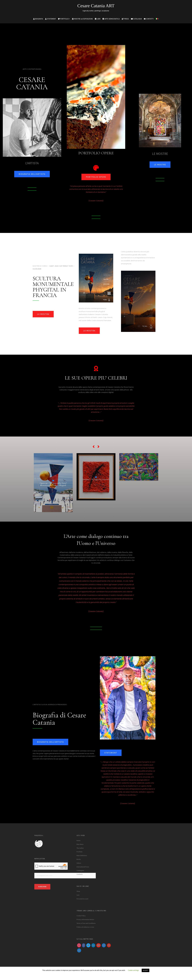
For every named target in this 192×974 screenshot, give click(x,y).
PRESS (126, 19)
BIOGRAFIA (39, 19)
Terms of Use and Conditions (86, 923)
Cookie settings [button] (133, 970)
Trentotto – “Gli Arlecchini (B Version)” (53, 469)
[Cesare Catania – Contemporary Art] (96, 8)
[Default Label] (93, 945)
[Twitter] (88, 945)
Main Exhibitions (82, 855)
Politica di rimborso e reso (85, 927)
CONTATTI (149, 19)
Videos (79, 863)
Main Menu (80, 844)
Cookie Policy (81, 916)
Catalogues (80, 870)
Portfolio (79, 852)
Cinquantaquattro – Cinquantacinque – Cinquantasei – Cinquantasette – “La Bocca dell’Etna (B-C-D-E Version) (139, 475)
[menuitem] (157, 19)
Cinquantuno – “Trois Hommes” (96, 475)
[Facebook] (83, 945)
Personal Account (82, 899)
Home (78, 840)
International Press (83, 867)
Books (79, 859)
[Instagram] (79, 945)
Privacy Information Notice (85, 919)
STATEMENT (51, 19)
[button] (93, 447)
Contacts (80, 874)
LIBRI (98, 19)
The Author (80, 848)
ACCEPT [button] (145, 970)
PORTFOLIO (64, 19)
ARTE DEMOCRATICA (112, 19)
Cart (78, 895)
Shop (78, 891)
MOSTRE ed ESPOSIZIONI (83, 19)
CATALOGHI (137, 19)
